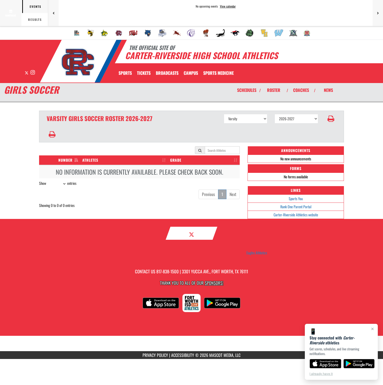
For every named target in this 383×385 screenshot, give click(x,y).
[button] (331, 118)
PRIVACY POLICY (155, 355)
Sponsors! (214, 283)
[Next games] (378, 13)
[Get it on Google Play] (359, 363)
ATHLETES (90, 160)
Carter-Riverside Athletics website (296, 214)
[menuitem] (77, 33)
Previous (208, 194)
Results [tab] (35, 19)
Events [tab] (35, 6)
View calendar (228, 6)
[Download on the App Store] (325, 363)
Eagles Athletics (256, 252)
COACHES (301, 90)
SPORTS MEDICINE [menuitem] (218, 73)
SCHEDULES (246, 90)
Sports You (296, 198)
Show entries (57, 183)
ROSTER (273, 90)
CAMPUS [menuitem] (191, 73)
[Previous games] (53, 13)
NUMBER (65, 160)
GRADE (175, 160)
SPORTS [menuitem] (125, 73)
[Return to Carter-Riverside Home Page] (78, 62)
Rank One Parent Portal (295, 206)
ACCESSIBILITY (182, 355)
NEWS (328, 90)
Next (233, 194)
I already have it (321, 374)
